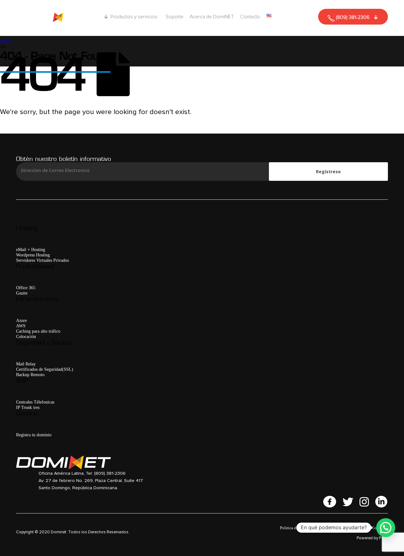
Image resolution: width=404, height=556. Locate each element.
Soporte (174, 16)
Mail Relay (26, 363)
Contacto (250, 16)
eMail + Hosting (30, 249)
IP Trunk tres (27, 407)
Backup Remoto (30, 374)
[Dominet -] (55, 18)
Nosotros (360, 527)
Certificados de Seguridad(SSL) (44, 369)
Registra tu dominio (33, 434)
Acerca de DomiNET (212, 16)
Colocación (26, 336)
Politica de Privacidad (299, 527)
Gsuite (21, 292)
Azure (21, 320)
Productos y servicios (133, 16)
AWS (21, 325)
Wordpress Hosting (33, 254)
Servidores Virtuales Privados (42, 260)
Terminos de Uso (335, 527)
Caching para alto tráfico (38, 331)
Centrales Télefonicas (35, 401)
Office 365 (25, 287)
